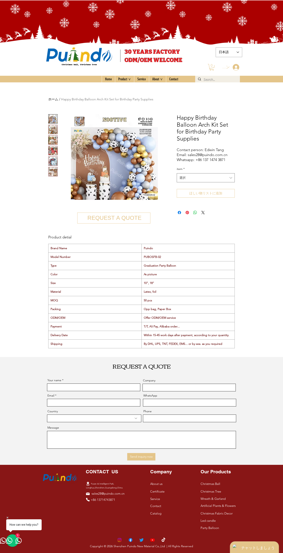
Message (53, 427)
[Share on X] (203, 212)
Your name (54, 380)
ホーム (53, 99)
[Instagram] (119, 539)
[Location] (88, 483)
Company (149, 380)
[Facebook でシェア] (179, 212)
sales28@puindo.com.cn (108, 493)
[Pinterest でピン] (187, 212)
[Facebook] (130, 539)
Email (50, 395)
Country (52, 411)
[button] (212, 67)
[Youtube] (152, 539)
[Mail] (88, 494)
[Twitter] (141, 539)
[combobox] (206, 177)
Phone (147, 411)
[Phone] (88, 499)
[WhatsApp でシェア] (195, 212)
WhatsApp (150, 395)
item (181, 169)
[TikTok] (163, 539)
